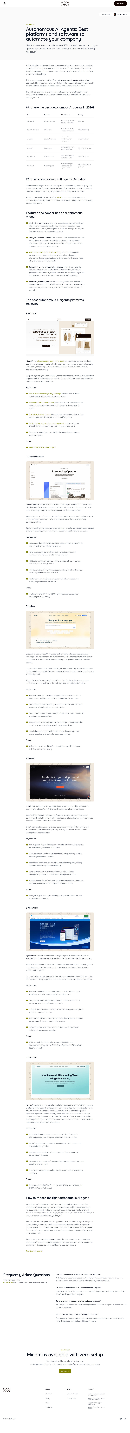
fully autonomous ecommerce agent (50, 361)
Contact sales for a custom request (42, 447)
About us (48, 1394)
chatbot (60, 197)
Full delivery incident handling (40, 414)
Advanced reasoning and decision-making (45, 252)
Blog (47, 1403)
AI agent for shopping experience (95, 1403)
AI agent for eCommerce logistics (96, 1407)
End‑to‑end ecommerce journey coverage (45, 394)
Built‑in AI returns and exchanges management (46, 423)
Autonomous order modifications (41, 403)
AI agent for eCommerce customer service (96, 1399)
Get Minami (120, 3)
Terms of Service (72, 1394)
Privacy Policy (71, 1398)
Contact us (49, 1407)
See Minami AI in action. (34, 1251)
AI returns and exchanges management (96, 1394)
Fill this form (8, 1283)
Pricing (48, 1398)
